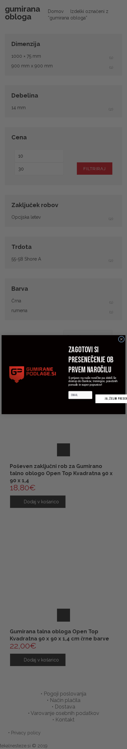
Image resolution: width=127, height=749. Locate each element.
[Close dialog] (121, 339)
